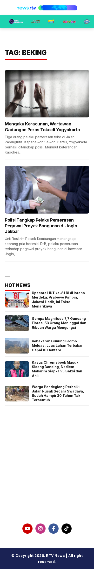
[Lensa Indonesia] (16, 21)
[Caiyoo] (69, 21)
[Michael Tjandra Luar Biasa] (51, 21)
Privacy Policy (47, 480)
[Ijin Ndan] (35, 21)
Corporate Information (47, 468)
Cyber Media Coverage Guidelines (47, 493)
